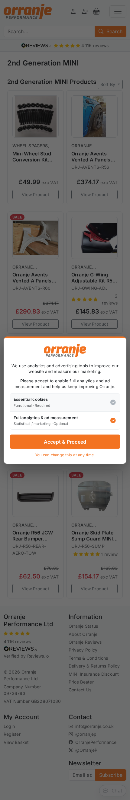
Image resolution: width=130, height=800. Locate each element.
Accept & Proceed (65, 442)
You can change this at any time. (65, 455)
